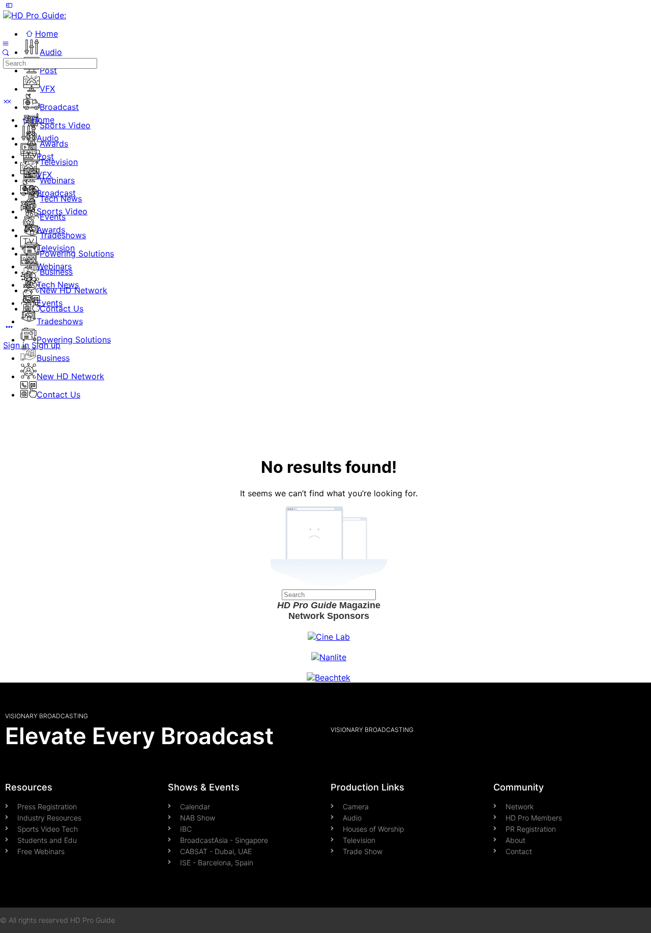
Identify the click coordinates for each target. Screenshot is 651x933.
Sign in (16, 345)
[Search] (5, 52)
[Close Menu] (5, 101)
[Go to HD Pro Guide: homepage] (34, 15)
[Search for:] (50, 63)
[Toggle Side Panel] (8, 5)
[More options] (8, 327)
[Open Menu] (5, 43)
